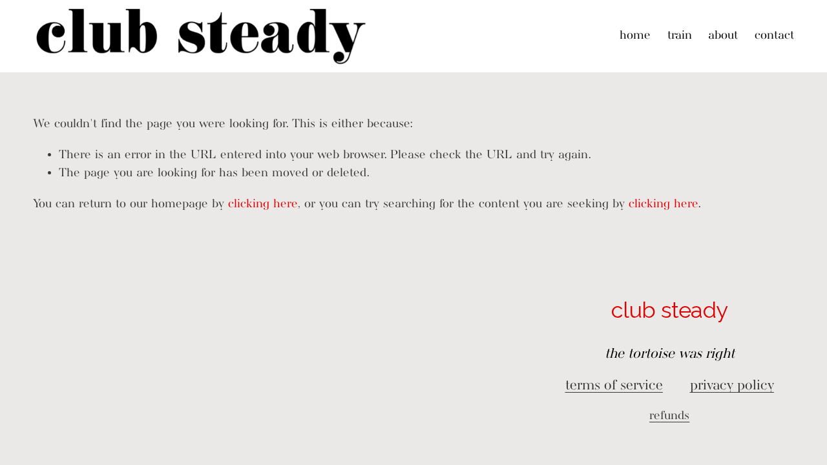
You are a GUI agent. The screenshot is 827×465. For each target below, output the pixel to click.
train (679, 36)
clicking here (262, 204)
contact (774, 36)
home (635, 36)
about (723, 36)
